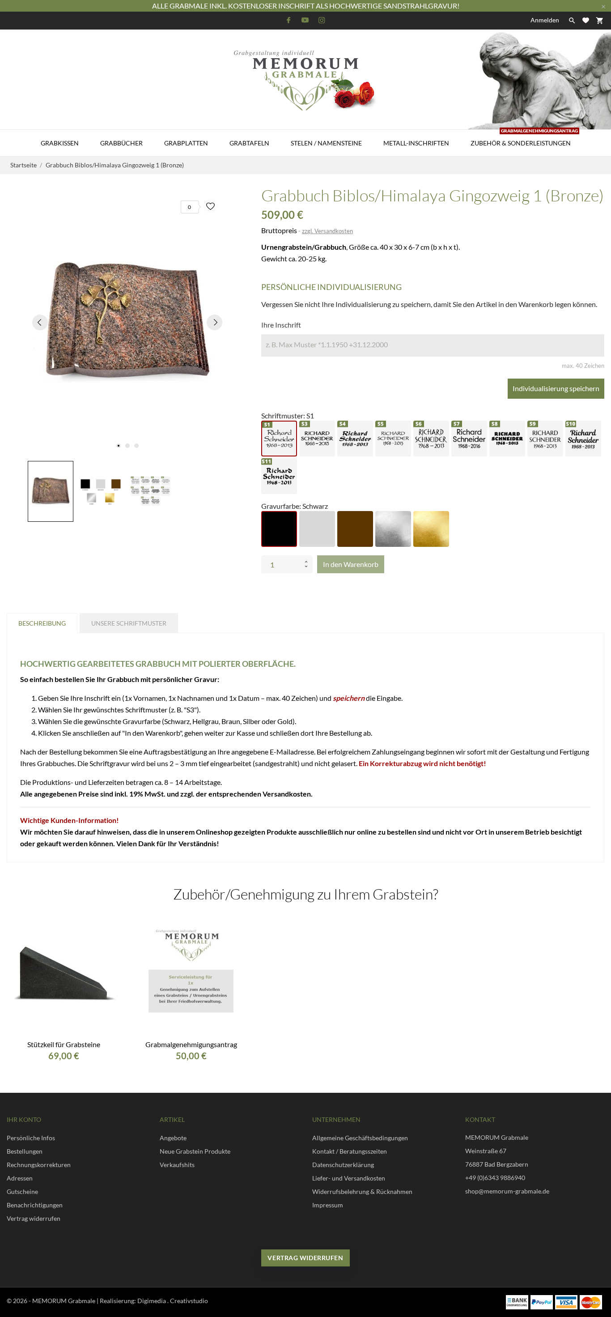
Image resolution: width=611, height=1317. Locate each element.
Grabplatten (186, 143)
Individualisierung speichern (556, 388)
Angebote (173, 1138)
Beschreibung (42, 623)
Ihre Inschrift (281, 324)
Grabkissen (60, 143)
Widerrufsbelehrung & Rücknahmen (362, 1191)
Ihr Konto (24, 1119)
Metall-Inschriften (416, 143)
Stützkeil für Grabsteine (63, 1044)
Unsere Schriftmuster (128, 623)
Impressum (327, 1205)
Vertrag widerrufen (305, 1258)
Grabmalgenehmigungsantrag (191, 1044)
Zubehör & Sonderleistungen (524, 138)
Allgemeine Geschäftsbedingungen (360, 1138)
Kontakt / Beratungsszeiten (349, 1151)
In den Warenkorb (350, 564)
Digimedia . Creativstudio (172, 1300)
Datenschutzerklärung (343, 1164)
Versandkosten (287, 793)
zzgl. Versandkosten (327, 230)
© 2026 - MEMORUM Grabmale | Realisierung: (72, 1300)
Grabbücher (121, 143)
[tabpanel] (127, 322)
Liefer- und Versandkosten (348, 1178)
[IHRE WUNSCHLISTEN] (585, 20)
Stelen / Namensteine (326, 143)
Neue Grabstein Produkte (195, 1151)
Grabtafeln (249, 143)
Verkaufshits (177, 1164)
